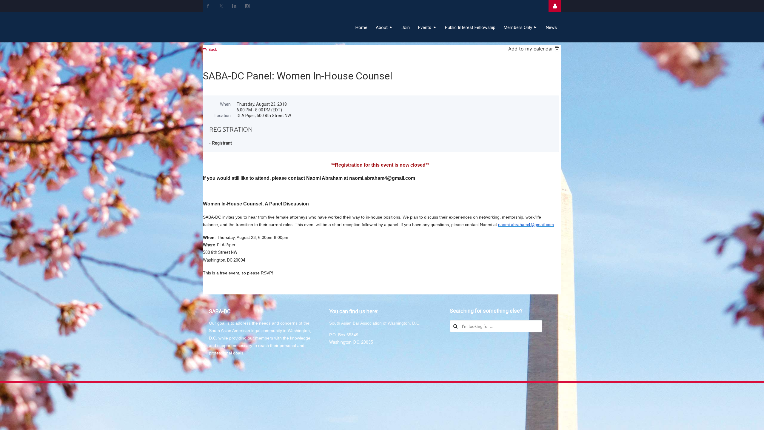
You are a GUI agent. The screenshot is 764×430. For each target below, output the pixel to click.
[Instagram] (247, 6)
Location (223, 115)
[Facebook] (208, 6)
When (225, 104)
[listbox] (534, 48)
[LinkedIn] (234, 6)
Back (213, 49)
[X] (221, 6)
